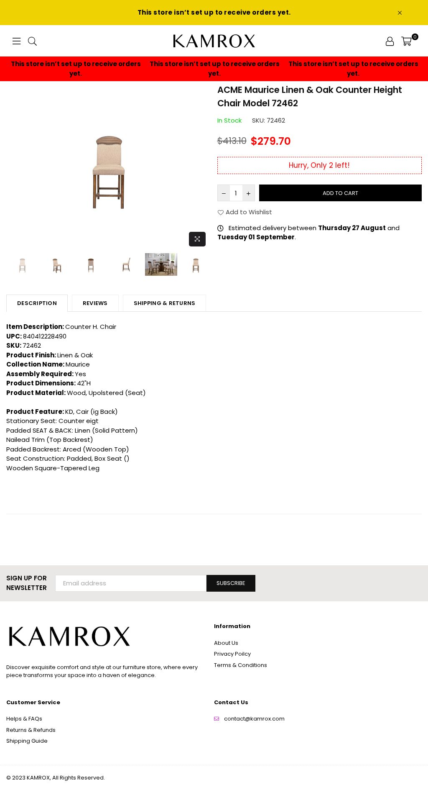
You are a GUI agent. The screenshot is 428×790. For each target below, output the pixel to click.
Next (203, 167)
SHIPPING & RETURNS (165, 303)
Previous (13, 167)
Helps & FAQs (24, 719)
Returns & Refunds (31, 730)
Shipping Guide (27, 741)
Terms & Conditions (240, 665)
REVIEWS (95, 303)
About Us (226, 643)
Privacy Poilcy (232, 654)
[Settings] (389, 41)
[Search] (32, 41)
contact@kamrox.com (254, 719)
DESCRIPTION (37, 303)
